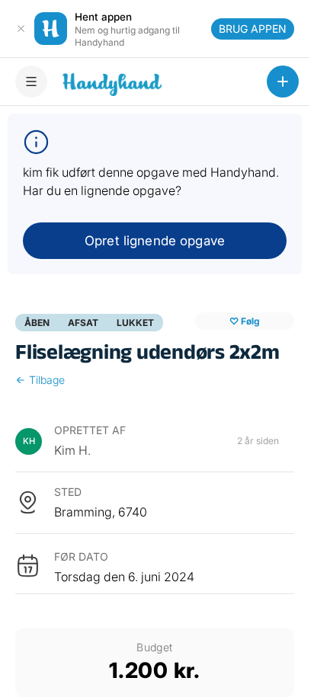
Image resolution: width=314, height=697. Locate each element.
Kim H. (72, 450)
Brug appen (253, 28)
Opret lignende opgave (155, 240)
